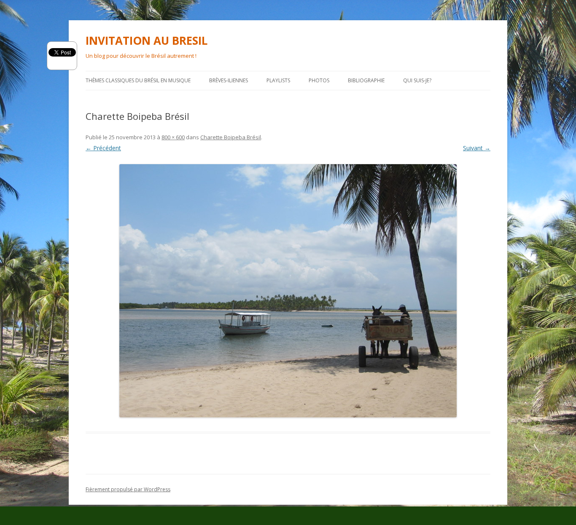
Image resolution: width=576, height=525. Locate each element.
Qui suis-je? (417, 80)
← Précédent (103, 148)
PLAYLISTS (278, 80)
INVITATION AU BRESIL (146, 40)
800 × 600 (173, 137)
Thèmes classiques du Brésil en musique (138, 80)
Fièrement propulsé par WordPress (128, 489)
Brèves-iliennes (228, 80)
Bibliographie (366, 80)
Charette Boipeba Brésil (230, 137)
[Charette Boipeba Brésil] (288, 290)
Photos (319, 80)
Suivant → (476, 148)
